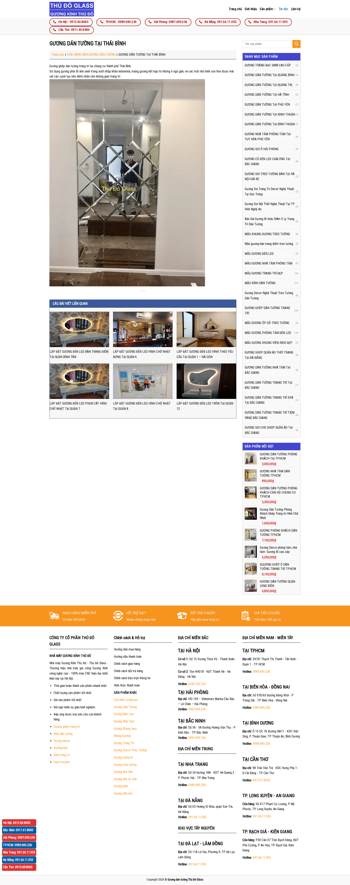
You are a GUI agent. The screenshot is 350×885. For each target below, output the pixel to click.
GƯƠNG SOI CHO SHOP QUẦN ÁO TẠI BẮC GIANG (269, 430)
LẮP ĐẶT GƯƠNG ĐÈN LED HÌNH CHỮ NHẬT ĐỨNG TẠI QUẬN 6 (142, 354)
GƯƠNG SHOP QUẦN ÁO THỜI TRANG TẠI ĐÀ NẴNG (269, 355)
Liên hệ (296, 9)
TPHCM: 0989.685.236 (17, 845)
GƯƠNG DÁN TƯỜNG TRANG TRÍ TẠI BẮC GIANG (268, 385)
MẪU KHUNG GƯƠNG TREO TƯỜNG (267, 234)
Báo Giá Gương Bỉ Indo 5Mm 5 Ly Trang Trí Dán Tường (269, 221)
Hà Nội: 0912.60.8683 (16, 823)
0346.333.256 (197, 684)
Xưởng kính (61, 748)
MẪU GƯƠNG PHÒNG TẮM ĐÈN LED (268, 333)
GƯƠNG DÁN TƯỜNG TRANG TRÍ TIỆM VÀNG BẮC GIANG (270, 415)
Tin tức (283, 9)
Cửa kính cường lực (126, 700)
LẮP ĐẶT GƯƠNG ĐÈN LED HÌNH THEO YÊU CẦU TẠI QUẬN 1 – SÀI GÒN (205, 354)
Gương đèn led (123, 793)
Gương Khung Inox (125, 729)
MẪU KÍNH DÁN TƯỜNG (260, 283)
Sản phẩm (266, 9)
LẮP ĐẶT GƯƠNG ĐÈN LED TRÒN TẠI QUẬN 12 (205, 406)
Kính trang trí (62, 755)
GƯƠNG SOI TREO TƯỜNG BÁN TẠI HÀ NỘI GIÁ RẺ (270, 176)
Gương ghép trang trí (67, 727)
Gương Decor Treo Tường (130, 750)
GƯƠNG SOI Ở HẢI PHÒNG (262, 149)
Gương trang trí (123, 757)
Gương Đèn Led (123, 714)
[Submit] (296, 44)
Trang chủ (235, 9)
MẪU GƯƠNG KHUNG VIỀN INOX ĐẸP (268, 343)
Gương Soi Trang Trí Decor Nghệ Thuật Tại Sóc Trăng (269, 191)
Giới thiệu (251, 9)
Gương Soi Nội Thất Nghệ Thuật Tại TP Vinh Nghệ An (270, 206)
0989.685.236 (197, 785)
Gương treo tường (125, 765)
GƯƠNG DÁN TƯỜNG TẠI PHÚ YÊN (267, 104)
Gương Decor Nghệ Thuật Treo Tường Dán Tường (269, 295)
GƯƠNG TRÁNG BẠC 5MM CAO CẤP (268, 65)
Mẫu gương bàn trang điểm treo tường (269, 244)
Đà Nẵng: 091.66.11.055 (18, 860)
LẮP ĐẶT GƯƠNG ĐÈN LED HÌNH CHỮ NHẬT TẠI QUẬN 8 (142, 406)
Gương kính (121, 786)
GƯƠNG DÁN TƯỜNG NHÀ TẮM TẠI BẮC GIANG (267, 370)
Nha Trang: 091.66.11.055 (19, 852)
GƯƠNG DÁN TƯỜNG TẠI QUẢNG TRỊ (268, 85)
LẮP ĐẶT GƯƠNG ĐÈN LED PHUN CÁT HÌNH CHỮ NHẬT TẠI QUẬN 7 (78, 406)
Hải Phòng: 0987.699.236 (19, 837)
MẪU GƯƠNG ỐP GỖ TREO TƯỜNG (267, 323)
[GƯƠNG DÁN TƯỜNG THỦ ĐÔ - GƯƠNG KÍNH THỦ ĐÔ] (71, 9)
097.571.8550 (261, 780)
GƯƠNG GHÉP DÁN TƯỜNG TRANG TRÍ (267, 310)
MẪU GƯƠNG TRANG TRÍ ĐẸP (264, 273)
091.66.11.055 (197, 817)
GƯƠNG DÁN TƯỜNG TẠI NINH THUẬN (270, 114)
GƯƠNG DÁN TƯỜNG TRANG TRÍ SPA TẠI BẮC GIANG (269, 400)
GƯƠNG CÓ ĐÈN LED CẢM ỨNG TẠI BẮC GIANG (267, 161)
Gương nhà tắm (123, 772)
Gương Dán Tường (125, 707)
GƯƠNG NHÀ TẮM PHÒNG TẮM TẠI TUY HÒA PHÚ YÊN (268, 136)
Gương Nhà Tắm (124, 721)
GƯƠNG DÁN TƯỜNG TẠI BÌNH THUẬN (270, 124)
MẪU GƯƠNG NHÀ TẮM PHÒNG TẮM (268, 263)
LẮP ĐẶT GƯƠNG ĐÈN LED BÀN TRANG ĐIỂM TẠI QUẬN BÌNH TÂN (79, 354)
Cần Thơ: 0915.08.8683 (17, 867)
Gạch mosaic (62, 762)
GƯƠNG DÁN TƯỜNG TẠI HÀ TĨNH (267, 95)
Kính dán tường (63, 734)
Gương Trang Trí (124, 743)
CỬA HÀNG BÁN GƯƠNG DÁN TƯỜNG (91, 54)
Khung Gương (122, 736)
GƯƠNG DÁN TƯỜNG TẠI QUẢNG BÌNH (270, 75)
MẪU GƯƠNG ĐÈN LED (259, 254)
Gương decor (62, 741)
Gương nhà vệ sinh (125, 779)
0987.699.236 (197, 709)
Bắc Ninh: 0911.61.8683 (18, 830)
